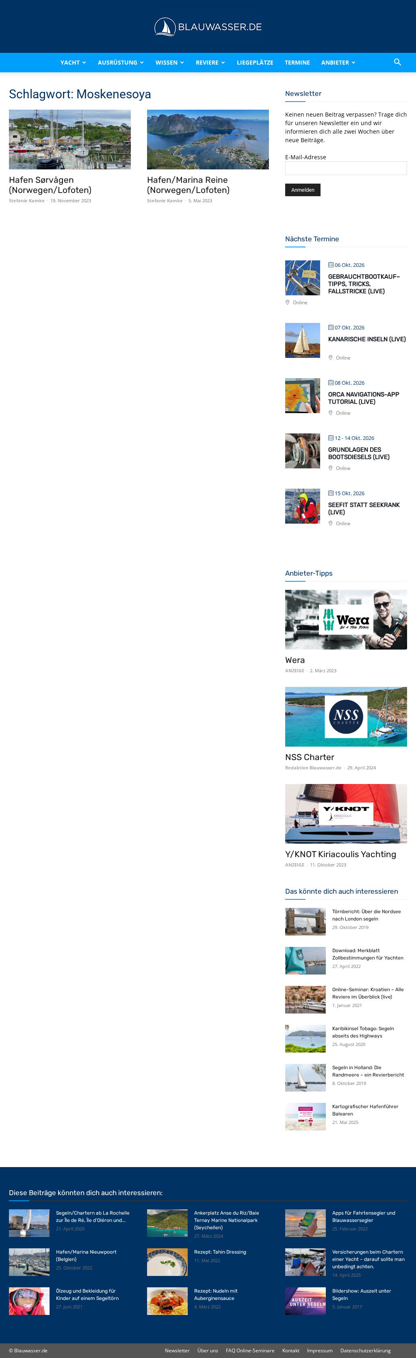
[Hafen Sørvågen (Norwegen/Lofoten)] (70, 139)
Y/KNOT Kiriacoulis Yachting (340, 854)
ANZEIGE (294, 670)
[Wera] (346, 620)
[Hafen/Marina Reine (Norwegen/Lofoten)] (208, 139)
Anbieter (335, 62)
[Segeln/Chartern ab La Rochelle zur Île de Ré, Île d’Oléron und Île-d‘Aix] (29, 1223)
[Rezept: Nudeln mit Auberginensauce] (167, 1301)
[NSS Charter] (346, 717)
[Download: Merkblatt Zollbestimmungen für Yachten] (305, 961)
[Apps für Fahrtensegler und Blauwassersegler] (305, 1223)
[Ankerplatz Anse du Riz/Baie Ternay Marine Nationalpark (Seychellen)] (167, 1223)
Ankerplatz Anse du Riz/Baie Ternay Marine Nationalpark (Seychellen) (226, 1220)
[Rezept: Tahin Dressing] (167, 1262)
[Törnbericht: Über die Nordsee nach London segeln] (305, 922)
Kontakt (290, 1350)
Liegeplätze (255, 62)
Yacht (70, 62)
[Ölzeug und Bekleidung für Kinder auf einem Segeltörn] (29, 1301)
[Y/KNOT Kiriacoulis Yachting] (346, 814)
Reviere (207, 62)
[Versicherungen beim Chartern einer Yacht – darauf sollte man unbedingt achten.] (305, 1262)
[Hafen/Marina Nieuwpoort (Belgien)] (29, 1262)
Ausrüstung (117, 62)
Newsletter (177, 1350)
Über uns (207, 1350)
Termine (297, 62)
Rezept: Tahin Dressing (220, 1252)
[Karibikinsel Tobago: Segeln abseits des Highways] (305, 1039)
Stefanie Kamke (27, 200)
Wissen (167, 62)
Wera (295, 660)
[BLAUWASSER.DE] (208, 27)
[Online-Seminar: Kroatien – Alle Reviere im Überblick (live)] (305, 1000)
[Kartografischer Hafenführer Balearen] (305, 1117)
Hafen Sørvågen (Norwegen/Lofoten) (50, 185)
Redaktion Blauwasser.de (313, 768)
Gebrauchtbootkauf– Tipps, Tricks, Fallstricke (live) (364, 284)
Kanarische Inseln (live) (367, 339)
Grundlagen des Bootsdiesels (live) (359, 453)
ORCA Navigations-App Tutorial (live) (363, 398)
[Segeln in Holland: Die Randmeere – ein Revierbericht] (305, 1078)
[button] (397, 62)
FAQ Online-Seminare (250, 1350)
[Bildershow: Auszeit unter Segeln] (305, 1301)
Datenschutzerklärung (365, 1350)
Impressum (320, 1350)
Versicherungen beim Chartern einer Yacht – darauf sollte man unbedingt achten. (368, 1259)
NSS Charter (309, 757)
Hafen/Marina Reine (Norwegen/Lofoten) (188, 185)
